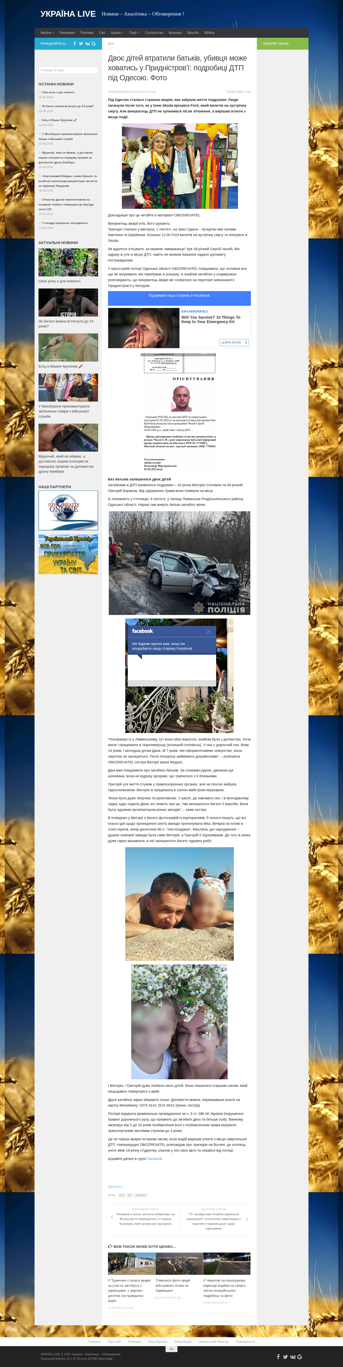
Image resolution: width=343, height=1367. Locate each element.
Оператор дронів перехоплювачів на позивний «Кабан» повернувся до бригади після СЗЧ (66, 204)
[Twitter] (81, 43)
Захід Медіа (183, 1341)
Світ (102, 32)
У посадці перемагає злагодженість (65, 223)
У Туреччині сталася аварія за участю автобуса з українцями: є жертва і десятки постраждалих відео (129, 1291)
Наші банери (157, 1341)
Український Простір (214, 1341)
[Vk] (87, 43)
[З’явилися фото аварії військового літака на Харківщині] (179, 1264)
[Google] (93, 43)
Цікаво (116, 32)
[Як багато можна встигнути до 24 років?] (68, 303)
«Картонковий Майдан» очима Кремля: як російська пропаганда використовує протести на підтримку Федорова (68, 180)
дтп (130, 1195)
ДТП (111, 43)
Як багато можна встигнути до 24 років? (68, 106)
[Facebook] (74, 43)
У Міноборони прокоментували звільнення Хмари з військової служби (64, 411)
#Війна (209, 32)
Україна (45, 32)
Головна (94, 1341)
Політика (86, 32)
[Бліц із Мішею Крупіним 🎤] (68, 347)
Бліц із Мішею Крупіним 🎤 (59, 120)
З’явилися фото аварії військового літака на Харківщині (173, 1285)
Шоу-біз (193, 32)
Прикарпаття (245, 1341)
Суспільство (154, 32)
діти (121, 1195)
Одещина (141, 1195)
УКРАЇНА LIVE (68, 13)
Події (133, 32)
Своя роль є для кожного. (58, 92)
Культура (175, 32)
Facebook (154, 1159)
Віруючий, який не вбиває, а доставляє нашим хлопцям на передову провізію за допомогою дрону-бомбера (66, 157)
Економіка (67, 32)
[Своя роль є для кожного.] (68, 262)
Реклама (134, 1341)
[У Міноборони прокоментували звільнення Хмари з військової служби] (68, 388)
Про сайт (114, 1341)
